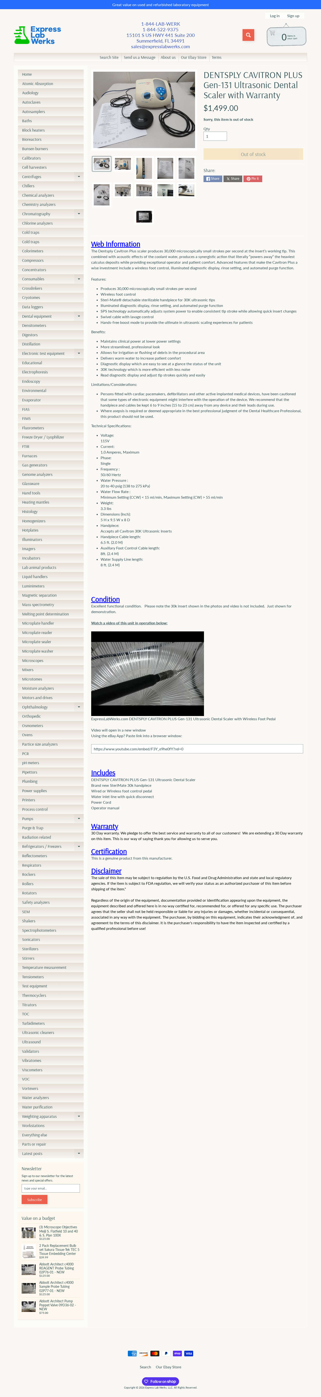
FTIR (25, 446)
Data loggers (32, 306)
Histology (30, 511)
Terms (216, 57)
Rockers (28, 874)
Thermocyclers (34, 995)
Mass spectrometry (38, 604)
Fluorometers (33, 427)
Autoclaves (31, 102)
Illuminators (32, 539)
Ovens (27, 734)
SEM (26, 911)
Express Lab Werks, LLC (158, 1387)
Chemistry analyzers (38, 204)
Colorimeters (32, 251)
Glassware (30, 483)
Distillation (31, 344)
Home (27, 74)
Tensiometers (33, 976)
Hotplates (30, 530)
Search (145, 1367)
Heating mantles (35, 502)
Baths (27, 120)
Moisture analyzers (38, 688)
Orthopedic (31, 716)
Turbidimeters (33, 1023)
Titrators (29, 1004)
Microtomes (32, 679)
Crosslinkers (32, 288)
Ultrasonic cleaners (38, 1032)
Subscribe (34, 1199)
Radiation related (36, 837)
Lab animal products (39, 567)
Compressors (32, 260)
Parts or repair (34, 1144)
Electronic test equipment (53, 354)
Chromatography (53, 215)
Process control (35, 809)
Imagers (28, 548)
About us (168, 57)
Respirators (31, 865)
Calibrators (31, 158)
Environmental (34, 390)
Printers (28, 799)
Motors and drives (37, 697)
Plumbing (29, 781)
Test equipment (34, 986)
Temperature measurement (44, 967)
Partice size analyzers (40, 744)
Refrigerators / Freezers (53, 847)
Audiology (30, 92)
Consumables (53, 280)
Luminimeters (33, 586)
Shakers (28, 921)
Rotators (29, 893)
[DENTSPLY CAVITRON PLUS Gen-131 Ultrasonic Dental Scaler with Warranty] (101, 163)
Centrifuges (53, 177)
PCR (25, 753)
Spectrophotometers (39, 930)
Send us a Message (139, 57)
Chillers (28, 185)
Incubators (31, 558)
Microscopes (32, 660)
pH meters (30, 762)
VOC (26, 1079)
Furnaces (29, 455)
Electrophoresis (35, 372)
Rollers (27, 883)
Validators (30, 1051)
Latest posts (53, 1154)
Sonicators (31, 939)
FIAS (26, 409)
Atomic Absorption (37, 83)
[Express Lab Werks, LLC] (37, 35)
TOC (25, 1014)
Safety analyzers (36, 902)
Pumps (53, 819)
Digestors (30, 334)
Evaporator (31, 400)
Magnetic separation (39, 595)
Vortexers (30, 1088)
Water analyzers (35, 1097)
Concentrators (34, 269)
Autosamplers (33, 111)
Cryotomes (31, 297)
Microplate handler (38, 623)
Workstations (33, 1125)
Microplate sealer (36, 641)
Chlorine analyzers (37, 223)
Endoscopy (31, 381)
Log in (275, 16)
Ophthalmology (53, 708)
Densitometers (34, 325)
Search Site (109, 57)
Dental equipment (53, 317)
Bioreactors (31, 139)
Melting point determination (45, 614)
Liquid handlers (34, 576)
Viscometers (32, 1069)
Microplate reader (37, 632)
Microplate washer (37, 651)
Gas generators (34, 465)
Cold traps (30, 232)
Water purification (37, 1107)
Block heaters (33, 130)
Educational (32, 362)
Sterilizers (30, 948)
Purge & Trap (32, 827)
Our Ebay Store (193, 57)
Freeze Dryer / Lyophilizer (43, 437)
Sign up (293, 16)
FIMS (26, 418)
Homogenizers (33, 521)
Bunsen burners (35, 148)
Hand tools (31, 493)
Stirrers (28, 958)
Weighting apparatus (53, 1117)
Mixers (27, 669)
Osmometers (32, 725)
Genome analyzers (37, 474)
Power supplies (34, 790)
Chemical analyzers (38, 195)
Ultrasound (31, 1042)
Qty (207, 128)
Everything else (34, 1135)
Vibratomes (31, 1060)
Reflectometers (34, 855)
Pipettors (29, 772)
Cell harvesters (34, 167)
